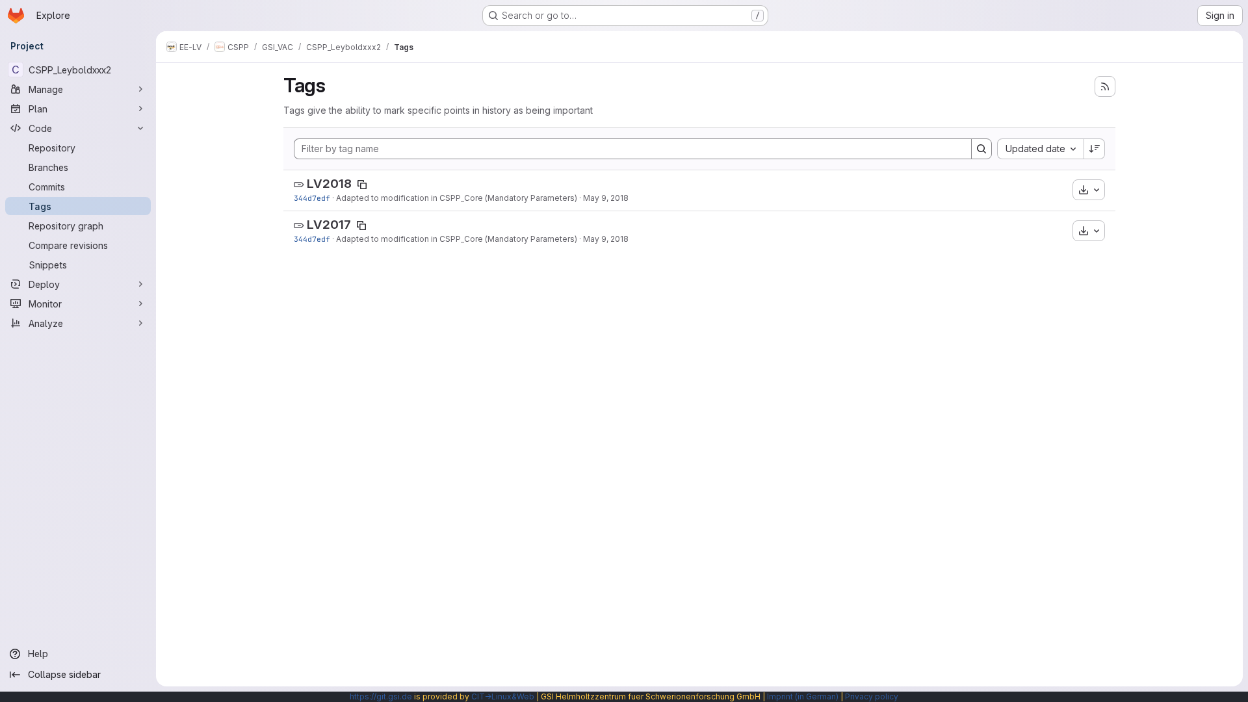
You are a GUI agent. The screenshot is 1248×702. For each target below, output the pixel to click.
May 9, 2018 (606, 198)
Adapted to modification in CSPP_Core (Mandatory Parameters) (456, 198)
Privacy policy (871, 696)
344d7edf (312, 198)
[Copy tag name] (362, 184)
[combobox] (1040, 148)
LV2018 (329, 183)
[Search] (981, 148)
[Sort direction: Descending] (1094, 148)
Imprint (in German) (802, 696)
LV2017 (329, 224)
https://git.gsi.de (381, 696)
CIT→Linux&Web (502, 696)
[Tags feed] (1105, 86)
